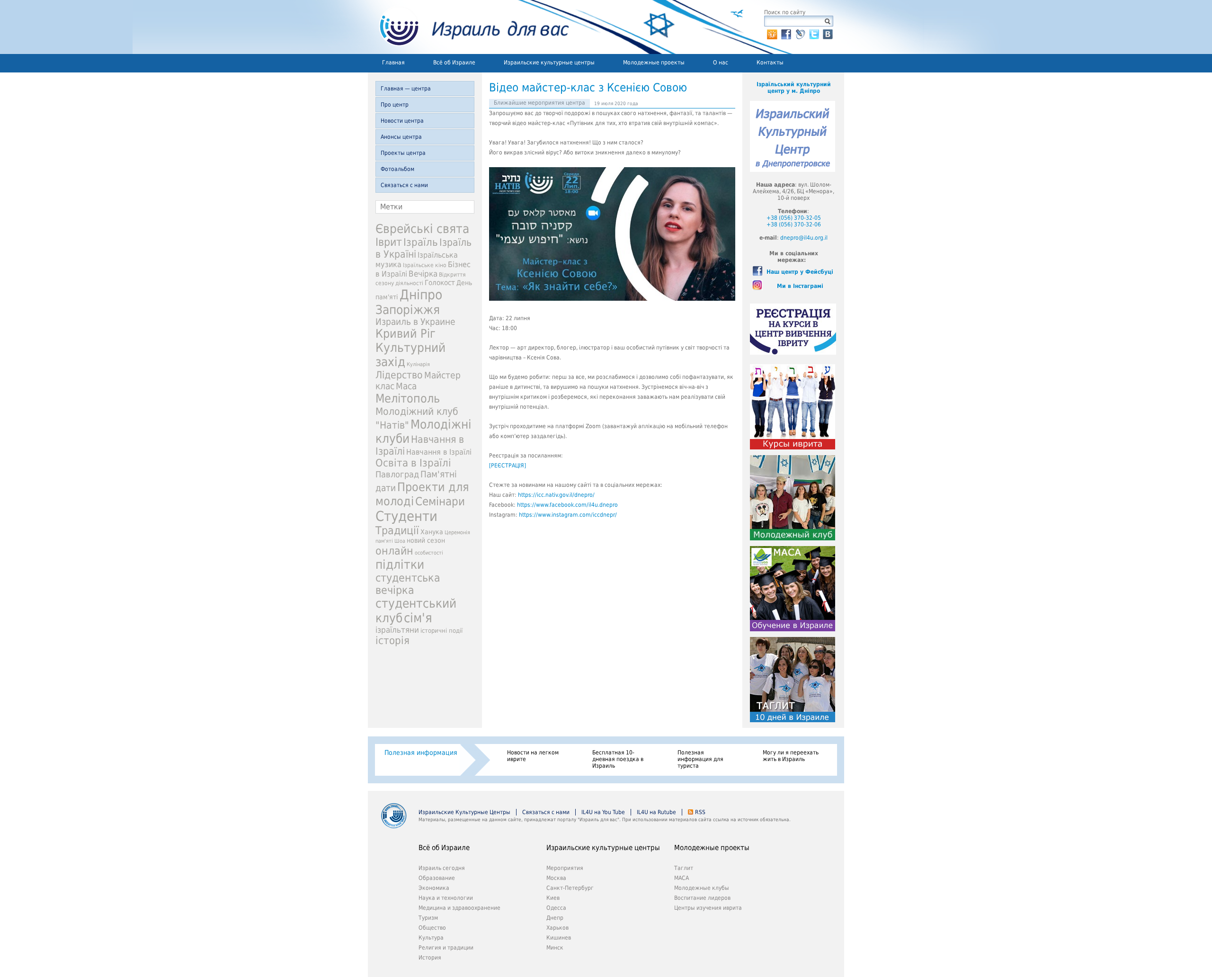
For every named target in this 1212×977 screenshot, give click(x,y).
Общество (432, 927)
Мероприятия (564, 868)
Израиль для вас (468, 27)
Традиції (397, 530)
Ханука (431, 532)
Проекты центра (403, 153)
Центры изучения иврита (708, 908)
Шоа (399, 541)
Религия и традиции (446, 947)
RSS (700, 812)
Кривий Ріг (405, 334)
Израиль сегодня (442, 868)
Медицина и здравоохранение (459, 908)
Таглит (683, 868)
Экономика (434, 888)
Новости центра (402, 120)
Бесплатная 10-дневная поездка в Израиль (617, 759)
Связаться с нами (404, 185)
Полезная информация (420, 752)
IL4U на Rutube (656, 812)
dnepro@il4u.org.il (804, 237)
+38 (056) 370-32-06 (793, 224)
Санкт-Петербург (570, 888)
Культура (431, 937)
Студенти (406, 516)
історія (392, 640)
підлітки (399, 564)
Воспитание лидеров (702, 898)
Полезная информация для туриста (700, 759)
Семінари (440, 501)
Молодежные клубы (701, 888)
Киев (553, 898)
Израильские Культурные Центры (464, 812)
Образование (437, 878)
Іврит (388, 242)
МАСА (681, 878)
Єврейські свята (422, 229)
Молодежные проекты (654, 62)
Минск (554, 947)
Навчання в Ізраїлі (439, 452)
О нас (720, 62)
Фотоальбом (397, 169)
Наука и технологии (446, 898)
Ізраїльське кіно (424, 265)
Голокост (440, 282)
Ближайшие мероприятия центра (539, 102)
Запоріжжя (407, 310)
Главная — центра (406, 88)
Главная (393, 62)
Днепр (554, 917)
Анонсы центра (401, 137)
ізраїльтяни (397, 630)
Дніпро (421, 295)
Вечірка (423, 273)
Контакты (770, 62)
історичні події (441, 630)
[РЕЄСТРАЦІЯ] (507, 465)
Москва (556, 878)
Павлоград (397, 474)
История (430, 957)
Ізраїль (420, 242)
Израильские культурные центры (549, 62)
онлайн (394, 550)
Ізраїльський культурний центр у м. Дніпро (794, 87)
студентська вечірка (407, 584)
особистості (429, 553)
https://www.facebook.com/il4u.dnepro (567, 505)
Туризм (428, 917)
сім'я (418, 617)
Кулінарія (418, 364)
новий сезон (426, 540)
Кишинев (558, 937)
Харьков (557, 927)
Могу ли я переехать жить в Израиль (791, 755)
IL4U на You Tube (603, 812)
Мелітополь (407, 398)
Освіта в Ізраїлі (413, 463)
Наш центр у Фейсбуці (799, 272)
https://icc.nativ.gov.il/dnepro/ (556, 495)
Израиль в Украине (415, 322)
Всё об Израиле (454, 62)
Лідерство (399, 375)
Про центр (395, 104)
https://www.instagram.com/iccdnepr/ (568, 514)
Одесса (556, 908)
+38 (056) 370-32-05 (793, 218)
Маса (406, 386)
